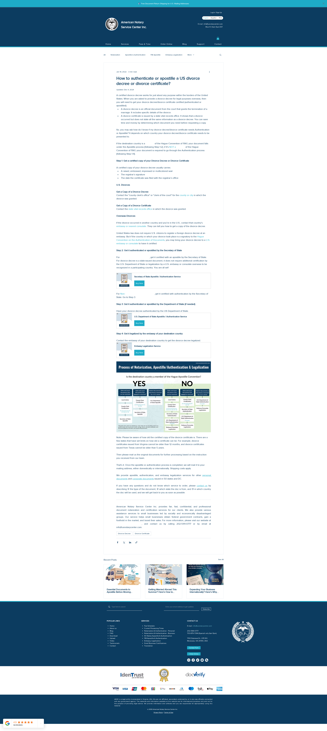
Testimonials (114, 643)
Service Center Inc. (134, 27)
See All (221, 559)
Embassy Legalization (174, 55)
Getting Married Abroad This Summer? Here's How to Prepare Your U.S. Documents (163, 590)
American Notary (132, 22)
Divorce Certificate (142, 533)
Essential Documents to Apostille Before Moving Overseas (119, 590)
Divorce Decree (124, 533)
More (190, 55)
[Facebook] (193, 660)
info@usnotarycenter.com (213, 24)
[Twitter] (197, 660)
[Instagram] (188, 660)
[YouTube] (202, 660)
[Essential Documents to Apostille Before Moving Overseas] (122, 574)
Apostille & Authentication (135, 55)
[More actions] (209, 71)
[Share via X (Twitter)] (124, 542)
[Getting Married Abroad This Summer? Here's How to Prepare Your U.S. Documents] (163, 574)
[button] (218, 38)
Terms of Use (168, 712)
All (105, 55)
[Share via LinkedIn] (130, 542)
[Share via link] (136, 542)
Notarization (115, 55)
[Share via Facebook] (117, 542)
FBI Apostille (155, 55)
